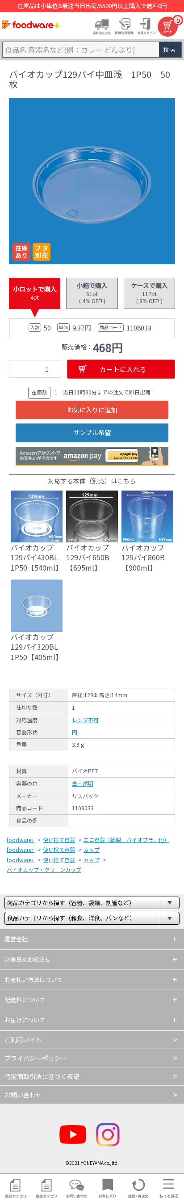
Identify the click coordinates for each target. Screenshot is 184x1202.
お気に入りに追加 (92, 409)
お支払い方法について (33, 979)
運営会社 (16, 939)
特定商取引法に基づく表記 (41, 1076)
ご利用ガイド (23, 1039)
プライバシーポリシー (35, 1058)
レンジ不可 (85, 720)
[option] (92, 181)
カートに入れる (123, 369)
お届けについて (24, 1020)
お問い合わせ (23, 1094)
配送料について (24, 999)
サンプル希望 (92, 432)
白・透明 (82, 783)
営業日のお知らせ (27, 959)
